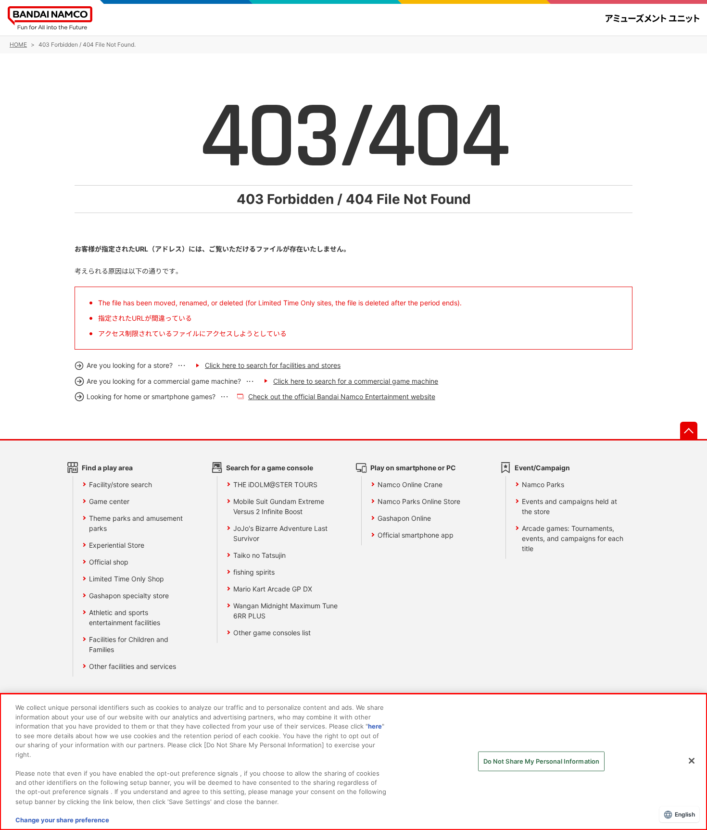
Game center (109, 501)
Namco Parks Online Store (419, 501)
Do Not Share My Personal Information (541, 761)
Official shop (108, 562)
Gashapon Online (404, 518)
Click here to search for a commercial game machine (355, 381)
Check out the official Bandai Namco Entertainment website (341, 396)
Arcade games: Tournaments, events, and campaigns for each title (572, 538)
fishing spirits (254, 572)
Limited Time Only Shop (126, 579)
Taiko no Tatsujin (259, 555)
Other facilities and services (132, 666)
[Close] (691, 760)
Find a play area (107, 468)
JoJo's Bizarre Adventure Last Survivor (280, 533)
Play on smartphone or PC (413, 468)
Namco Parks (543, 484)
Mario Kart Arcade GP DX (272, 589)
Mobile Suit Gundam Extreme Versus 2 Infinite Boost (278, 506)
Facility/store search (120, 484)
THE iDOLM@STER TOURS (275, 484)
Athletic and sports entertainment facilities (124, 617)
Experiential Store (116, 545)
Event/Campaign (542, 468)
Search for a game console (269, 468)
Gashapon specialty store (129, 595)
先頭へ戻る (688, 430)
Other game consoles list (272, 633)
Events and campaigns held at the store (569, 506)
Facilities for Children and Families (128, 644)
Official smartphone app (416, 535)
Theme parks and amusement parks (136, 523)
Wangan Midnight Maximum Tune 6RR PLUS (285, 611)
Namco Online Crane (410, 484)
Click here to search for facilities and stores (273, 365)
